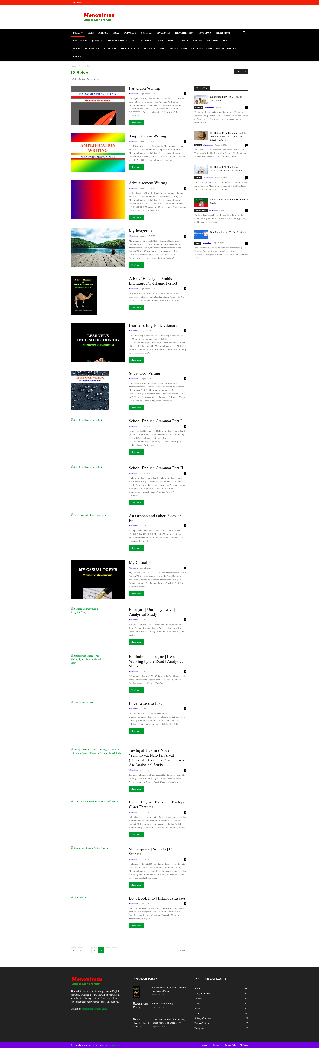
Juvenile (97, 40)
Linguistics (163, 32)
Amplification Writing (147, 136)
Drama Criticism (154, 48)
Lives (91, 32)
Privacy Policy (231, 1045)
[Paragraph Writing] (98, 105)
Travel (172, 40)
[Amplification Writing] (98, 152)
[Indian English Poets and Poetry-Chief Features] (98, 819)
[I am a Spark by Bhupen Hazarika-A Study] (201, 202)
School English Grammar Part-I (155, 420)
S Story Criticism (201, 48)
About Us (206, 1045)
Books (76, 32)
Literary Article (117, 40)
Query (76, 48)
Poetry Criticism (226, 48)
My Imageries (140, 230)
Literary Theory (142, 40)
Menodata (213, 40)
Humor (185, 40)
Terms (159, 40)
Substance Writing (144, 373)
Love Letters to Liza (145, 703)
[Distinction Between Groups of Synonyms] (201, 99)
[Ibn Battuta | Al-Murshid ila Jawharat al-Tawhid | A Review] (201, 169)
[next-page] (114, 950)
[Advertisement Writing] (98, 199)
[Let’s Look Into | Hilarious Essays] (98, 915)
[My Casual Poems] (98, 579)
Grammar (146, 32)
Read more (136, 122)
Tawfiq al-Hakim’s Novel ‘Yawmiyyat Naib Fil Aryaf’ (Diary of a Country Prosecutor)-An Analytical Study (156, 757)
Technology (92, 48)
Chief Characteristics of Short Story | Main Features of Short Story (169, 1021)
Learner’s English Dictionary (153, 325)
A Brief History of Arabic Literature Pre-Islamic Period (153, 281)
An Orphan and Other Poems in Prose (155, 518)
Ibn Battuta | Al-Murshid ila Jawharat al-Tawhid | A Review (226, 168)
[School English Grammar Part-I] (98, 437)
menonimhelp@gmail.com (94, 1008)
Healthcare (80, 40)
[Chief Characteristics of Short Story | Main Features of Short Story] (141, 1023)
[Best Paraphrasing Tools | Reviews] (201, 234)
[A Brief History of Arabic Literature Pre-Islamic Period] (84, 295)
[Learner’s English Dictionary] (98, 342)
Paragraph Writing (144, 88)
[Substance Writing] (90, 390)
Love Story (205, 32)
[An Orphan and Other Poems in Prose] (98, 532)
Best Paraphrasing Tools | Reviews (228, 232)
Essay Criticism (177, 48)
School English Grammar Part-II (156, 467)
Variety (108, 48)
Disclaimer (244, 1045)
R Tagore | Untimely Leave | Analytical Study (152, 612)
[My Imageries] (98, 247)
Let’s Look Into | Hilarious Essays (157, 898)
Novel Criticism (130, 48)
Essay (116, 32)
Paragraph (130, 32)
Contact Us (217, 1045)
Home (73, 66)
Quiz (225, 40)
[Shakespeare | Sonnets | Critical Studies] (98, 865)
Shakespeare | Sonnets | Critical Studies (155, 851)
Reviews (78, 56)
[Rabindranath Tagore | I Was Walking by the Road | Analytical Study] (86, 673)
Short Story (223, 32)
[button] (244, 33)
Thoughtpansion (184, 32)
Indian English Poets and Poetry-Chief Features (156, 804)
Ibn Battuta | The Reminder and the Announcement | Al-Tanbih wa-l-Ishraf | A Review (228, 136)
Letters (198, 40)
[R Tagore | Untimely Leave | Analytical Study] (87, 625)
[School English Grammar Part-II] (98, 484)
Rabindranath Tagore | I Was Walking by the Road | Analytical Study (156, 661)
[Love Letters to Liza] (98, 720)
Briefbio (103, 32)
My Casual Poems (144, 562)
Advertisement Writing (148, 182)
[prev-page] (73, 950)
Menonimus (133, 93)
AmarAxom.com (113, 1045)
